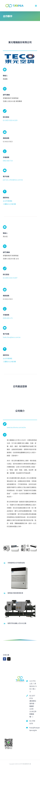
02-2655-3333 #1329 (10, 120)
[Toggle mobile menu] (36, 6)
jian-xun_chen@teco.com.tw (13, 180)
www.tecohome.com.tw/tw (16, 427)
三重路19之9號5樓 (9, 204)
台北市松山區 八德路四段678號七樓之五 (33, 686)
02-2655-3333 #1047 (10, 278)
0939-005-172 (8, 318)
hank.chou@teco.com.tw (11, 337)
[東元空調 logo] (19, 53)
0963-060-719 (8, 160)
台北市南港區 (7, 201)
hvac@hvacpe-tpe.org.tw (33, 728)
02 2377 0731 (32, 696)
